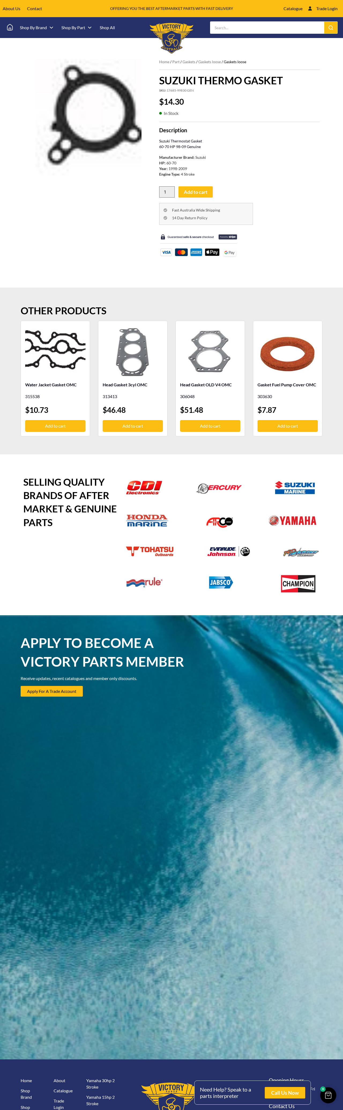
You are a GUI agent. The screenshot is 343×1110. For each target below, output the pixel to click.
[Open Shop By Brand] (51, 27)
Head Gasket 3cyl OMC (125, 384)
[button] (328, 1095)
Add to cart (195, 192)
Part (176, 61)
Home (164, 61)
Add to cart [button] (55, 425)
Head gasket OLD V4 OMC (206, 384)
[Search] (330, 27)
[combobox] (267, 27)
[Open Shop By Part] (90, 27)
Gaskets (188, 61)
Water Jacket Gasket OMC (51, 384)
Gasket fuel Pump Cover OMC (287, 384)
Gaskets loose (209, 61)
